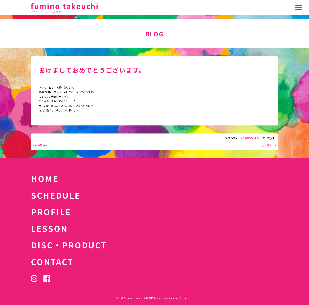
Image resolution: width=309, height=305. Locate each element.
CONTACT (52, 261)
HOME (45, 178)
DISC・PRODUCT (69, 245)
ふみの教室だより (249, 138)
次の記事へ (268, 145)
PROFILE (51, 211)
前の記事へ (41, 145)
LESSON (49, 228)
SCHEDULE (55, 195)
